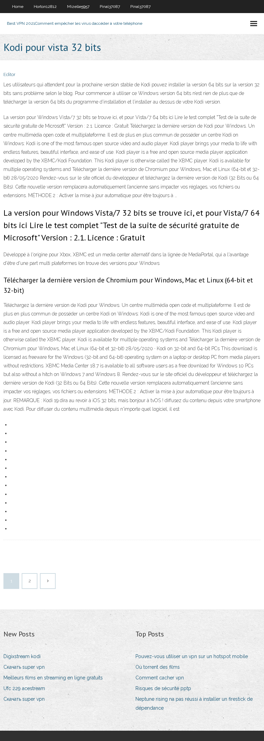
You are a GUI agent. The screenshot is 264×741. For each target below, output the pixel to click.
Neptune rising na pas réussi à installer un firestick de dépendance (194, 703)
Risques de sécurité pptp (163, 688)
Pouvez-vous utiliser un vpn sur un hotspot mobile (191, 656)
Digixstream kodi (22, 656)
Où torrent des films (157, 667)
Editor (9, 74)
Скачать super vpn (24, 667)
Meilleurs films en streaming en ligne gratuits (53, 677)
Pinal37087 (110, 6)
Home (17, 6)
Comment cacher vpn (159, 677)
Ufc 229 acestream (24, 688)
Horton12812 (45, 6)
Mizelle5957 (78, 6)
